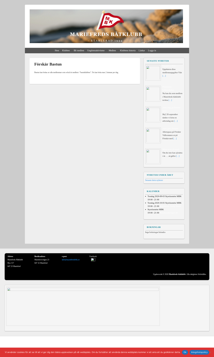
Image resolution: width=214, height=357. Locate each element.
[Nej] (210, 352)
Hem (57, 50)
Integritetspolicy (199, 352)
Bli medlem (79, 50)
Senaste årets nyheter (154, 180)
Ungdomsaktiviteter (96, 50)
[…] (164, 76)
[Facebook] (206, 342)
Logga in (152, 50)
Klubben (66, 50)
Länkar (142, 50)
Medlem (112, 50)
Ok (185, 352)
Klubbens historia (128, 50)
